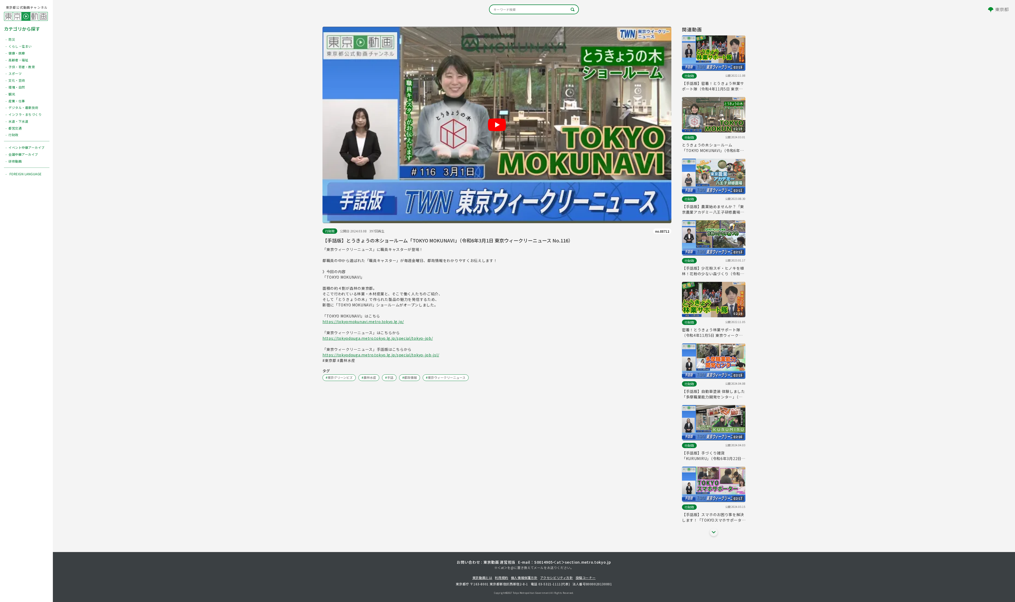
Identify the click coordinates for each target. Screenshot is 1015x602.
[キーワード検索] (534, 9)
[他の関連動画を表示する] (714, 532)
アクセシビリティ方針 (556, 577)
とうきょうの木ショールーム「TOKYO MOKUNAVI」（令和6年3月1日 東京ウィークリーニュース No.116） (712, 147)
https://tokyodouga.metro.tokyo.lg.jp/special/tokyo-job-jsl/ (380, 354)
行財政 (330, 231)
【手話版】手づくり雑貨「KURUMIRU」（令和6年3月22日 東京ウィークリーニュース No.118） (713, 455)
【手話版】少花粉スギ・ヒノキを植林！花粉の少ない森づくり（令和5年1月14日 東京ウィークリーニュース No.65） (713, 271)
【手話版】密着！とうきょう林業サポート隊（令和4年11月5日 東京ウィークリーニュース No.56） (713, 86)
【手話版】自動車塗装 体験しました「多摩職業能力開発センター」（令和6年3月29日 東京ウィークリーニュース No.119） (713, 394)
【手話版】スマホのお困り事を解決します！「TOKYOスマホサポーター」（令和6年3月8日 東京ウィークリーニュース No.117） (713, 517)
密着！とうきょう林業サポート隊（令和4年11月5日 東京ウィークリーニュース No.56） (712, 332)
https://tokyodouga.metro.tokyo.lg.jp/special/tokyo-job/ (377, 338)
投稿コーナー (586, 577)
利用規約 (501, 577)
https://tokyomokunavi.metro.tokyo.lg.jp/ (363, 321)
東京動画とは (482, 577)
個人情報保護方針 (524, 577)
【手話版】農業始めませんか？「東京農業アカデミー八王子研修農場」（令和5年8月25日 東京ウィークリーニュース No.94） (713, 209)
